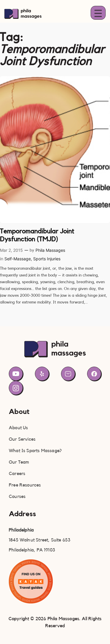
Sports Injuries (46, 258)
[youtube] (16, 374)
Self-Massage (17, 258)
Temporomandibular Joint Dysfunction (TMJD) (37, 235)
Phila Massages (50, 250)
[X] (42, 374)
